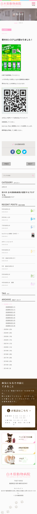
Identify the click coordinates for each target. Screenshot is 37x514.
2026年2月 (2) (10, 323)
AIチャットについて (7, 241)
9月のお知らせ (6, 209)
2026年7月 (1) (10, 309)
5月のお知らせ (6, 274)
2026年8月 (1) (10, 307)
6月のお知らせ (6, 250)
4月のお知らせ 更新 (8, 282)
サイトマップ (17, 488)
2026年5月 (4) (10, 315)
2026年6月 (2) (10, 312)
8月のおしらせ (6, 217)
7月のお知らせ (6, 225)
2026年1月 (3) (10, 325)
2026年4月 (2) (10, 317)
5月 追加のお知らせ (8, 266)
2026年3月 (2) (10, 320)
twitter (24, 152)
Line (18, 152)
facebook (12, 152)
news (6, 29)
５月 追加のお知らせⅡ (8, 258)
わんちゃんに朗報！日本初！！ (10, 233)
